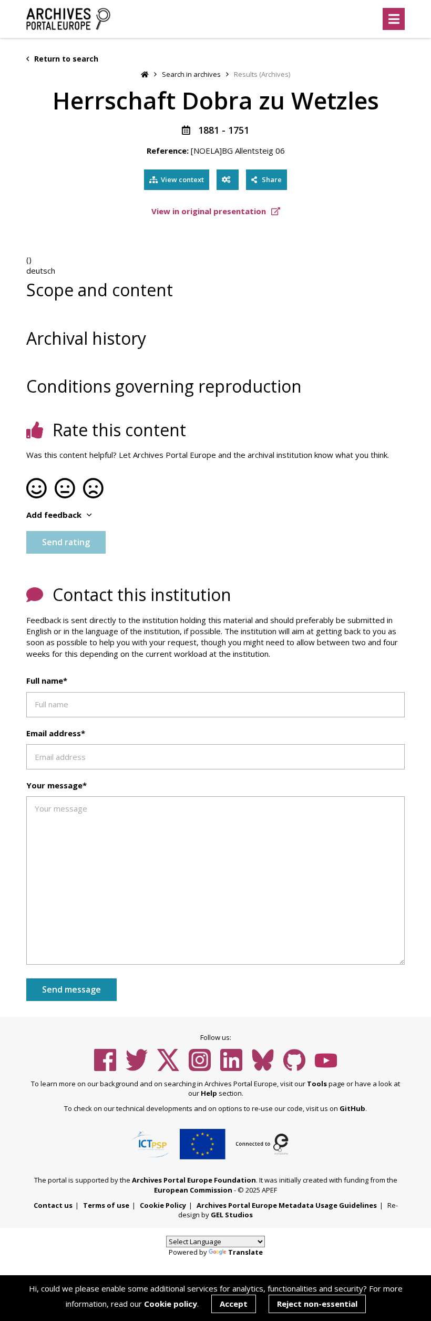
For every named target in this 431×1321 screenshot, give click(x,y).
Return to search (65, 59)
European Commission (193, 1190)
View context (182, 179)
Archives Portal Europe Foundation (194, 1180)
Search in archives (191, 74)
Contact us (53, 1205)
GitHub (352, 1108)
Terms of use (106, 1205)
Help (209, 1093)
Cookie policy (170, 1303)
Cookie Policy (163, 1205)
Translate (245, 1252)
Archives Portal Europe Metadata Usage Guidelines (287, 1205)
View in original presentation (209, 211)
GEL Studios (232, 1214)
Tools (317, 1083)
